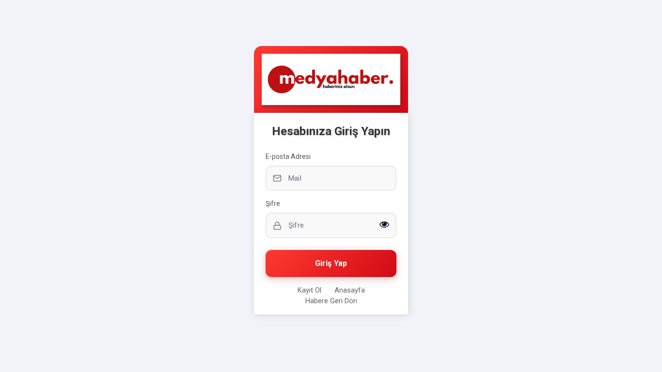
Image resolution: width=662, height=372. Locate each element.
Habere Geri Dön (331, 300)
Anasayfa (349, 290)
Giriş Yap (331, 263)
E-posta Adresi (288, 156)
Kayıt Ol (309, 290)
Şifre (273, 203)
